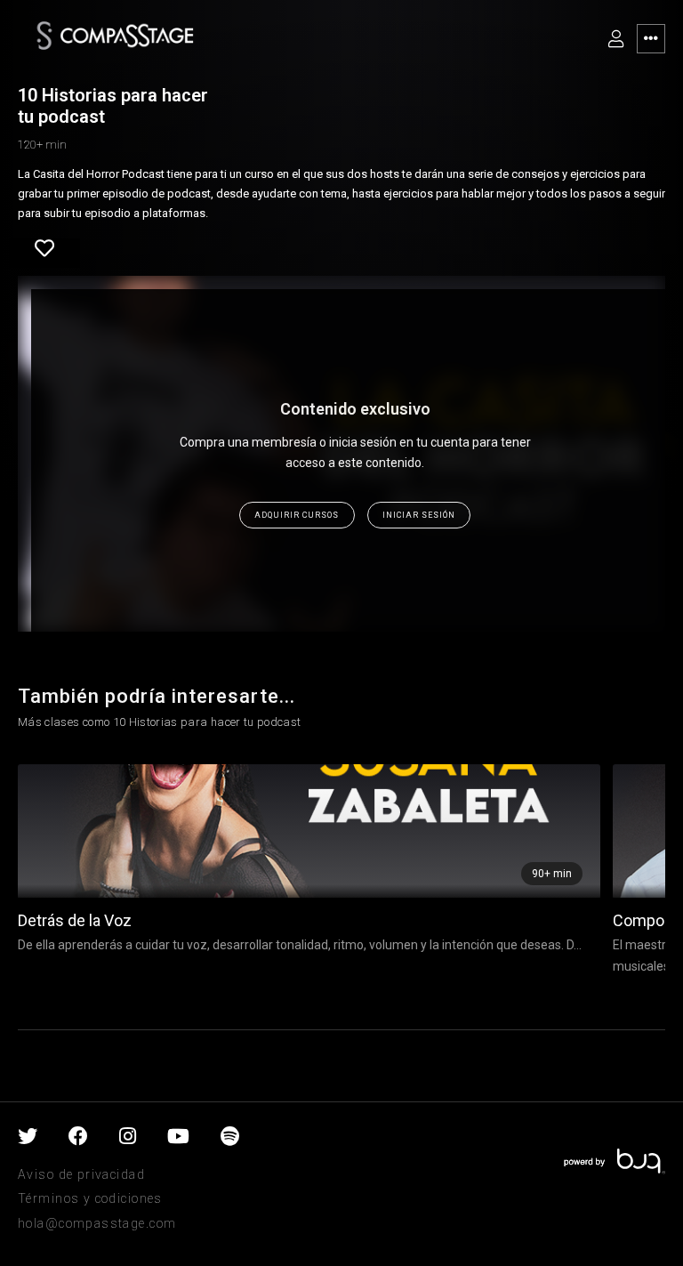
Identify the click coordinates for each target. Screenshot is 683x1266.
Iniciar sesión (418, 515)
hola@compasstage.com (97, 1223)
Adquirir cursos (296, 515)
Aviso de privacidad (81, 1174)
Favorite (44, 254)
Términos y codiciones (90, 1198)
